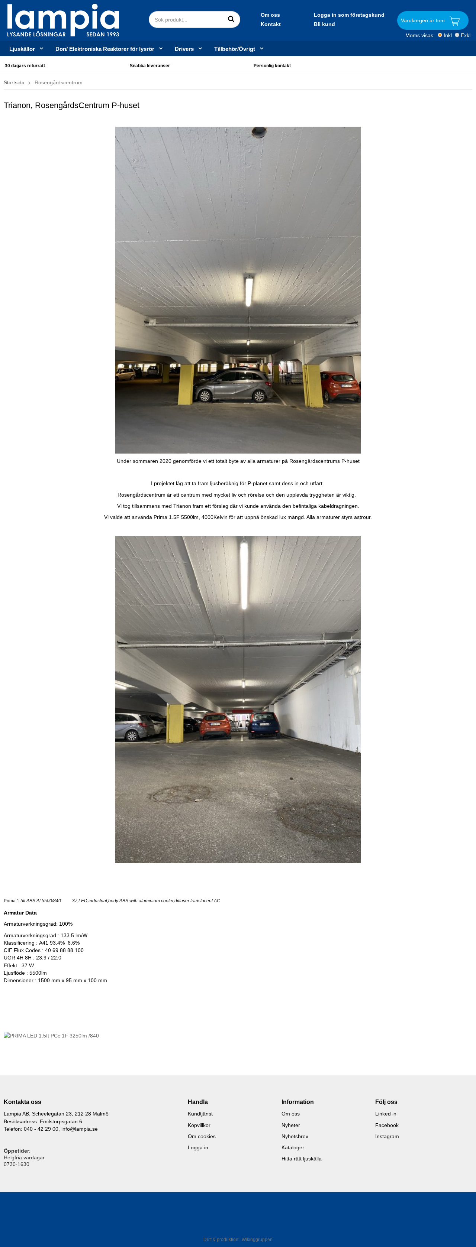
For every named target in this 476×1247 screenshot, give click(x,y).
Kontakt (271, 24)
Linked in (385, 1114)
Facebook (387, 1125)
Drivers (184, 49)
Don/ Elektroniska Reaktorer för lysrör (104, 49)
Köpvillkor (199, 1125)
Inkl (448, 35)
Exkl (465, 35)
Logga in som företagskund (349, 15)
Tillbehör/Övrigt (234, 49)
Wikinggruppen (257, 1239)
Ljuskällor (22, 49)
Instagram (387, 1136)
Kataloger (293, 1147)
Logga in (198, 1147)
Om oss (270, 15)
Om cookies (202, 1136)
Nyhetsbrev (295, 1136)
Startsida (14, 82)
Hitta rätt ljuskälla (302, 1159)
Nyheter (291, 1125)
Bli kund (324, 24)
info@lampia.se (79, 1129)
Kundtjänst (200, 1114)
